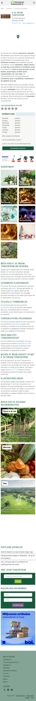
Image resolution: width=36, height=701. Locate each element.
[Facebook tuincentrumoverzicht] (8, 690)
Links (32, 697)
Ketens (5, 682)
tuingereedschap (22, 343)
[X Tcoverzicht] (4, 690)
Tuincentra (9, 8)
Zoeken (18, 581)
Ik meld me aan (18, 605)
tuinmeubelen (5, 307)
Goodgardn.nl (7, 665)
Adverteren (6, 668)
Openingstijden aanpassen (18, 148)
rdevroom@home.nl (28, 23)
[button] (18, 37)
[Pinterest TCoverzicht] (11, 690)
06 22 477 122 (16, 23)
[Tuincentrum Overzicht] (18, 3)
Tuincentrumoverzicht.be (10, 662)
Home (2, 8)
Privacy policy (30, 695)
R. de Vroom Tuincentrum (20, 8)
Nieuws (5, 679)
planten (13, 288)
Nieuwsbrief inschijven (10, 671)
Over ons (6, 673)
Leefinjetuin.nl (7, 659)
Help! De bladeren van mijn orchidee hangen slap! (17, 552)
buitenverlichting (16, 324)
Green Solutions (20, 695)
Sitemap (27, 697)
